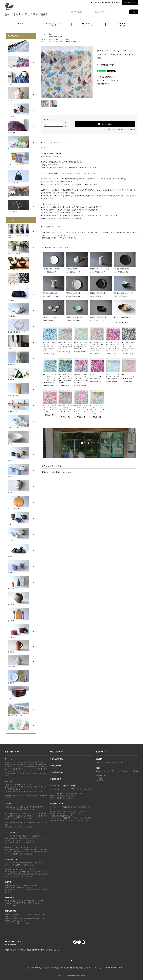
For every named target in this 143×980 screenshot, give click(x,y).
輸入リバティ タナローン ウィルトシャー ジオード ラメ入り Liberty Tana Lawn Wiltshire (129, 347)
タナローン (76, 42)
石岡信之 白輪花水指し (51, 293)
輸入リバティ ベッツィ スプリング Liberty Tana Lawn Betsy (112, 376)
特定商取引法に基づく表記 (126, 129)
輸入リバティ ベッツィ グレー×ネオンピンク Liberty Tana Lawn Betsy (65, 346)
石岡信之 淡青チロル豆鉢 (74, 317)
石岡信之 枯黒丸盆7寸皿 (121, 269)
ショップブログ (107, 968)
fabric (50, 34)
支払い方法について (33, 968)
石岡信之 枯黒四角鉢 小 (98, 317)
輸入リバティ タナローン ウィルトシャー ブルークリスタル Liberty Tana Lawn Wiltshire (50, 347)
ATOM (119, 968)
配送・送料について (48, 968)
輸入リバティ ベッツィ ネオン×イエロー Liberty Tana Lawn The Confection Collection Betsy (97, 410)
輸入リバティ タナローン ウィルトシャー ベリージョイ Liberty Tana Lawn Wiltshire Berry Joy (81, 378)
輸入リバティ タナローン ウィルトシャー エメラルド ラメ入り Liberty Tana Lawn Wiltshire (65, 378)
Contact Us (122, 24)
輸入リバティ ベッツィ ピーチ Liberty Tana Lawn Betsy (128, 376)
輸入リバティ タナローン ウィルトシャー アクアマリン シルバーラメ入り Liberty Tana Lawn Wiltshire (50, 378)
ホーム (43, 34)
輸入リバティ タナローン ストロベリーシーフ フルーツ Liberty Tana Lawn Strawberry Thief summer (65, 410)
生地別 (68, 42)
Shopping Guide (54, 24)
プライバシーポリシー (93, 968)
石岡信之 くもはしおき (50, 317)
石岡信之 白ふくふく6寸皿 (51, 269)
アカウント (97, 2)
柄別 (67, 39)
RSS (114, 968)
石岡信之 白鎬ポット (73, 269)
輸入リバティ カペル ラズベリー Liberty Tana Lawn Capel (97, 376)
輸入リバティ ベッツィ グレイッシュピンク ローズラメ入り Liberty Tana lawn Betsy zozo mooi (97, 347)
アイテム (131, 2)
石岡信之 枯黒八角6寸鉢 (98, 293)
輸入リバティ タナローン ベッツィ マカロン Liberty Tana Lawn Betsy (49, 409)
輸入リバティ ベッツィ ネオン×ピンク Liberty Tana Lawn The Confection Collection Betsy (81, 410)
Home (20, 24)
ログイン (117, 2)
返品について (111, 129)
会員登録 (107, 2)
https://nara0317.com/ (13, 944)
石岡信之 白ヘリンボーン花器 (99, 269)
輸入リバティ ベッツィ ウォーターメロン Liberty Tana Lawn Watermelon (81, 346)
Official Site (88, 24)
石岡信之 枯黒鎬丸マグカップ (123, 293)
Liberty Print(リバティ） (55, 36)
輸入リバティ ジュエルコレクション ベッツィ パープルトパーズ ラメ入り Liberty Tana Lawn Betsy (112, 347)
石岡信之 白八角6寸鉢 (73, 293)
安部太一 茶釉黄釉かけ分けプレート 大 (124, 318)
